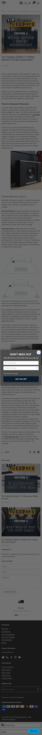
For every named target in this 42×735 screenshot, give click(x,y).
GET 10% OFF (21, 379)
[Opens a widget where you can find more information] (34, 731)
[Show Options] (37, 368)
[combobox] (20, 368)
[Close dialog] (39, 352)
